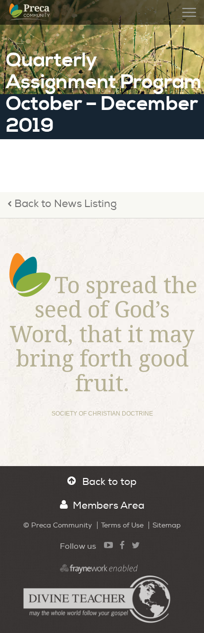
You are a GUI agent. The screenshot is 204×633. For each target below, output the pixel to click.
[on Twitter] (136, 544)
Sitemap (167, 525)
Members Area (109, 505)
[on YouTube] (108, 544)
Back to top (109, 481)
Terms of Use (122, 525)
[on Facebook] (122, 544)
